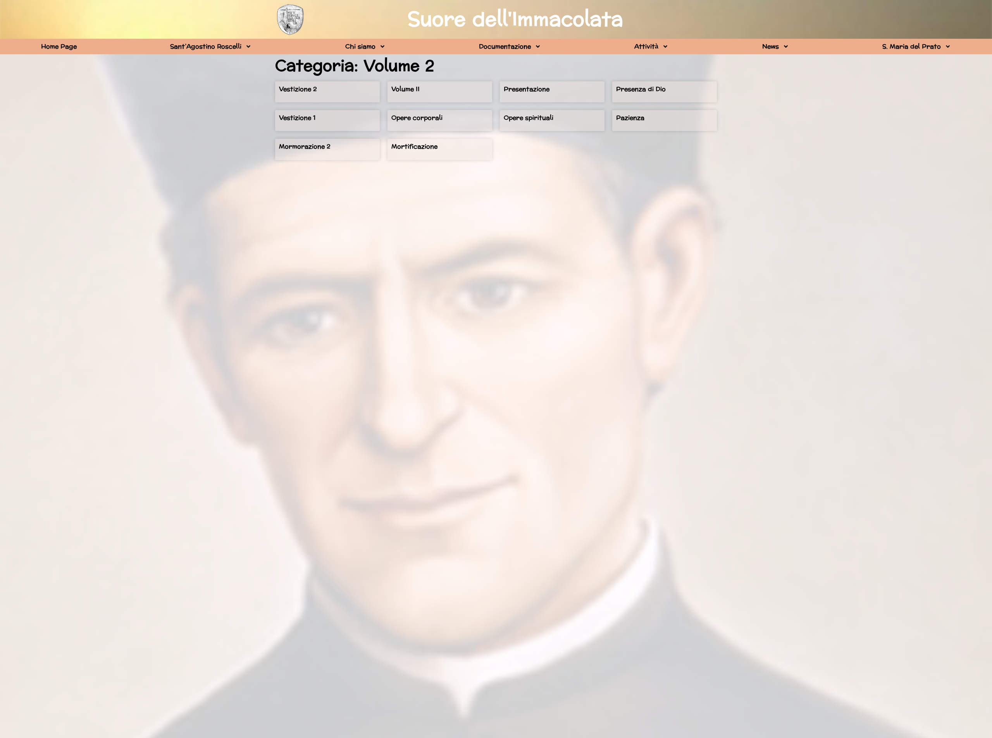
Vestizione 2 (298, 89)
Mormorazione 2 (305, 146)
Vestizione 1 (297, 117)
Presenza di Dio (641, 89)
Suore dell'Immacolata (515, 19)
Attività (646, 46)
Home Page (59, 46)
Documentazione (505, 46)
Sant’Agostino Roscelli (205, 46)
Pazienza (630, 117)
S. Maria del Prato (911, 46)
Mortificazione (414, 146)
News (770, 46)
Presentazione (526, 89)
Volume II (405, 89)
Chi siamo (360, 46)
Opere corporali (417, 117)
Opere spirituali (528, 117)
